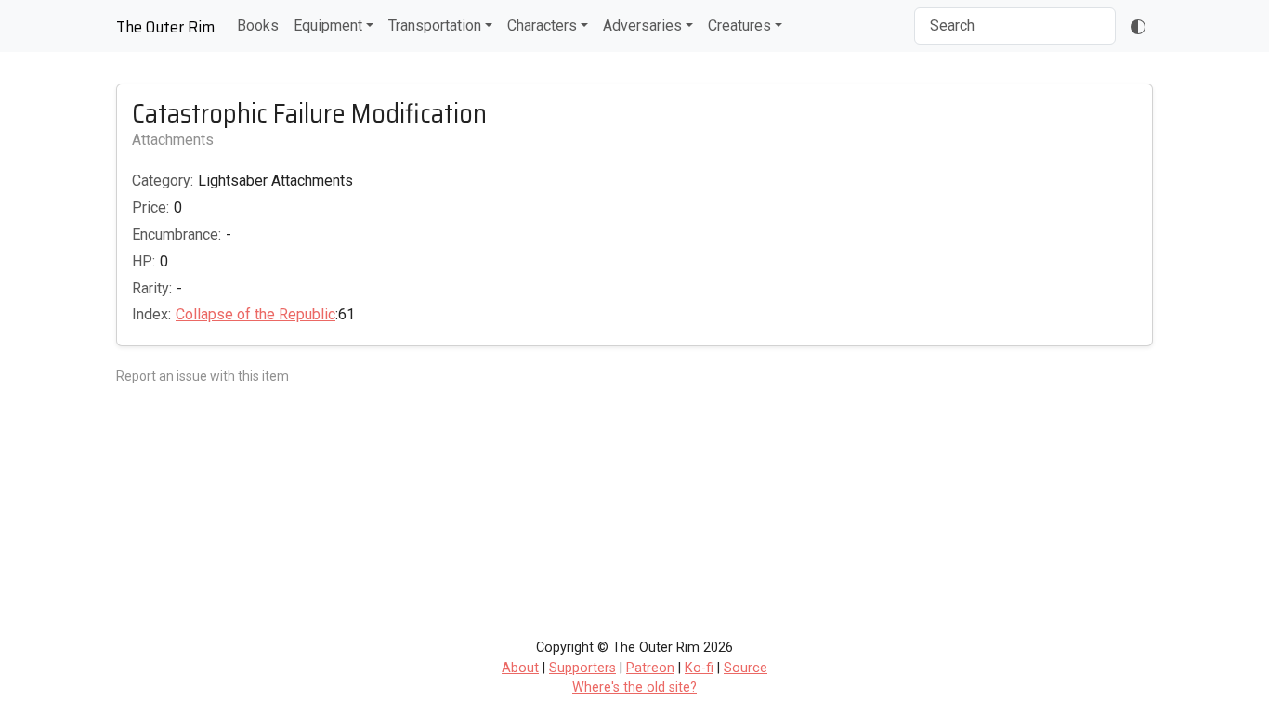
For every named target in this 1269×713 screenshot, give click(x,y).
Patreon (650, 668)
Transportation (434, 25)
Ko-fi (699, 668)
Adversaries (642, 25)
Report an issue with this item (202, 376)
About (520, 668)
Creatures (739, 25)
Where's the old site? (634, 687)
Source (745, 668)
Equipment (328, 25)
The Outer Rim (165, 27)
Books (258, 25)
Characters (542, 25)
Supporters (582, 668)
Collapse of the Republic (255, 314)
